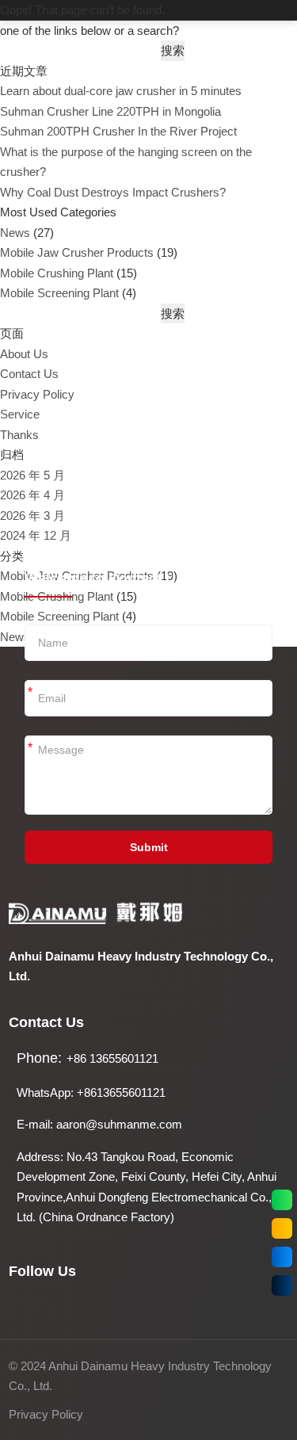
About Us (24, 354)
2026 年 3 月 (32, 515)
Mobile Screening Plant (59, 293)
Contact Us (29, 373)
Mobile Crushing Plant (56, 273)
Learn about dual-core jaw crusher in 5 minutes (121, 90)
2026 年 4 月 (32, 495)
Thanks (19, 434)
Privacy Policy (37, 394)
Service (20, 414)
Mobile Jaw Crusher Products (77, 252)
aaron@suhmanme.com (119, 1124)
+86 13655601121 (112, 1058)
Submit (149, 847)
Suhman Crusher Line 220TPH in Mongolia (110, 111)
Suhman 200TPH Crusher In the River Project (118, 131)
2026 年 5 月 (32, 475)
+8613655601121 (121, 1092)
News (15, 232)
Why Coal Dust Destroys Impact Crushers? (113, 192)
